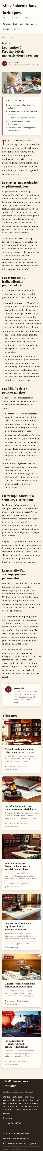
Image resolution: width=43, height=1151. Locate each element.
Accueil (4, 38)
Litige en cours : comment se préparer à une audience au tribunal (18, 926)
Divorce (17, 29)
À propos (7, 1143)
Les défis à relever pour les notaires (21, 118)
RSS (36, 1143)
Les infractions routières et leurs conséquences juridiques (20, 808)
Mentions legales (26, 1143)
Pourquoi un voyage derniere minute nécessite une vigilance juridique (18, 866)
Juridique (7, 24)
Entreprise (7, 29)
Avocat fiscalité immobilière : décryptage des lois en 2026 (19, 750)
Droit (15, 24)
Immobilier (24, 24)
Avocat (34, 24)
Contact (15, 1143)
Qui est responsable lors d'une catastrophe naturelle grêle (20, 985)
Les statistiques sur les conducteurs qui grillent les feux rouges (16, 1043)
